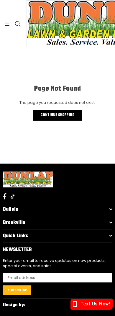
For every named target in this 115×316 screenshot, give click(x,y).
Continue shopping (57, 115)
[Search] (17, 23)
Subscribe (17, 290)
